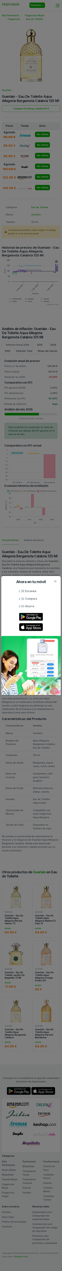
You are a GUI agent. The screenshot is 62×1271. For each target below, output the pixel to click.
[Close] (55, 581)
